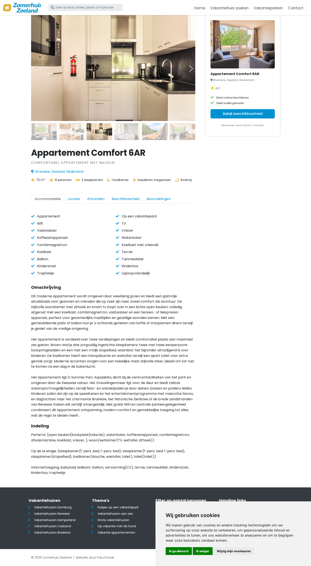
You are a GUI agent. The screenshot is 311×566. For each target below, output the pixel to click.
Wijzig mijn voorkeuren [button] (234, 551)
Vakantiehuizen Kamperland (55, 520)
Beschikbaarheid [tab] (125, 198)
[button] (191, 69)
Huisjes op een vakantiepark (118, 507)
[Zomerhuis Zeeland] (22, 8)
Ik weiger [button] (202, 551)
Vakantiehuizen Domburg (53, 507)
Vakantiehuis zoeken (229, 8)
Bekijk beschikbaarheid (243, 113)
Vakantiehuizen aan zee (115, 514)
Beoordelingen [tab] (159, 198)
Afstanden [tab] (96, 198)
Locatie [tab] (74, 198)
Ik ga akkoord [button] (179, 551)
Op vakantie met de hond (117, 526)
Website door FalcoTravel (95, 557)
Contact (295, 8)
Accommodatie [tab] (48, 198)
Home (199, 8)
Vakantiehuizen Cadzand (52, 526)
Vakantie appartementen (116, 532)
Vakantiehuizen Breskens (52, 532)
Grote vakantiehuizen (113, 520)
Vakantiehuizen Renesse (52, 514)
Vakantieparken (268, 8)
